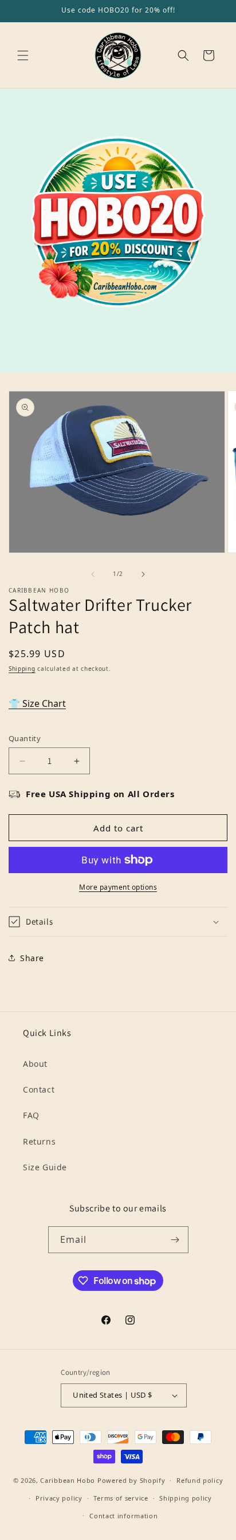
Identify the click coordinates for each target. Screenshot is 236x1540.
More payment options (118, 887)
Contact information (123, 1515)
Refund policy (199, 1480)
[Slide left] (92, 574)
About (35, 1063)
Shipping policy (185, 1498)
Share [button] (32, 958)
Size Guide (45, 1167)
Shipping (22, 669)
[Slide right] (143, 574)
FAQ (31, 1115)
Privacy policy (59, 1498)
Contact (38, 1089)
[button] (23, 55)
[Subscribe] (175, 1239)
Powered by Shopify (131, 1480)
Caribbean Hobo (67, 1480)
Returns (39, 1141)
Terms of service (120, 1498)
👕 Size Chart (37, 703)
